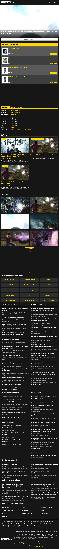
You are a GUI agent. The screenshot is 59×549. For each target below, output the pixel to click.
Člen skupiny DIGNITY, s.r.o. (41, 543)
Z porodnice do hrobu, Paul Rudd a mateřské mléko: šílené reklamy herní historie (43, 368)
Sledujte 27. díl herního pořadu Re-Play (44, 155)
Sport (16, 521)
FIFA (29, 295)
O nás (44, 541)
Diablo (49, 290)
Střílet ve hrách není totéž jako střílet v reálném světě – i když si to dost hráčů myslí (43, 374)
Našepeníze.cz (13, 526)
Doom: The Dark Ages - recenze (12, 444)
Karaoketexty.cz (16, 524)
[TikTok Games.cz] (40, 546)
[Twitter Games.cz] (32, 546)
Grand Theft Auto (29, 279)
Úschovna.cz (26, 524)
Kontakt (41, 541)
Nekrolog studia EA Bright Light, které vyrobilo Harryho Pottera (15, 155)
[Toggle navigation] (57, 2)
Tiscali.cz (5, 521)
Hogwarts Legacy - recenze (10, 409)
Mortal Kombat (10, 300)
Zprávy (11, 521)
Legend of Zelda (49, 300)
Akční (12, 127)
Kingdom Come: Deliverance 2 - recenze (15, 404)
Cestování (26, 521)
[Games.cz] (7, 2)
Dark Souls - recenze (8, 437)
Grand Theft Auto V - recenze (11, 425)
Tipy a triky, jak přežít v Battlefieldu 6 (14, 317)
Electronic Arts (15, 110)
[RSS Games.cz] (42, 546)
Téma (4, 139)
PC (12, 129)
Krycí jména (44, 513)
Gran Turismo (29, 300)
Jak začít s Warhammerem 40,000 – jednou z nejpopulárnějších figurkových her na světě (14, 486)
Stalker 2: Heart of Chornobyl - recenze (14, 412)
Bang (23, 507)
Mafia (48, 279)
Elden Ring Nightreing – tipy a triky (13, 377)
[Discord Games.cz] (37, 546)
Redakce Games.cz (40, 157)
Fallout (49, 285)
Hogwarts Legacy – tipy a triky (11, 384)
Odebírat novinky (29, 39)
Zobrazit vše (29, 248)
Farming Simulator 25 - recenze (12, 407)
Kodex (36, 541)
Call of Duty (29, 290)
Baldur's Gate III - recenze (10, 420)
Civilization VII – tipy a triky (10, 339)
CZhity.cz (5, 526)
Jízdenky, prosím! (27, 513)
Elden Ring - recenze (8, 415)
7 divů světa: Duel (7, 510)
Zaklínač (10, 285)
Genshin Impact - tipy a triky (11, 355)
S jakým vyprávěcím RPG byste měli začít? (15, 496)
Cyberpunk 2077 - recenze (10, 417)
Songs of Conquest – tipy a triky (12, 366)
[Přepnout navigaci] (52, 2)
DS (30, 129)
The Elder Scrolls (29, 285)
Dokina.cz (53, 524)
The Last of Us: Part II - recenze (12, 399)
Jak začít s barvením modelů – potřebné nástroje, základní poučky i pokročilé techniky (14, 492)
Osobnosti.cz (6, 524)
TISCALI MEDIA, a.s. (30, 543)
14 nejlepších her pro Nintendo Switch (43, 422)
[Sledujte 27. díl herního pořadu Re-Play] (44, 145)
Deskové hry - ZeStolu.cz (12, 503)
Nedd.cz (33, 524)
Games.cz (33, 521)
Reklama (16, 541)
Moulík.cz (40, 524)
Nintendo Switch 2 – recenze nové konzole (44, 464)
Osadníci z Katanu (46, 507)
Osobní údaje (31, 541)
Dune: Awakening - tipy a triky (11, 387)
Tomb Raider (10, 295)
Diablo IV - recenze (8, 422)
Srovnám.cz (22, 526)
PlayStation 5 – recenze (9, 464)
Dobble (43, 510)
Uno (3, 513)
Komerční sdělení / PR (37, 139)
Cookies (26, 541)
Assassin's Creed (10, 279)
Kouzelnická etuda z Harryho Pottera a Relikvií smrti (15, 182)
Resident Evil (49, 295)
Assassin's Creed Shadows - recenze (13, 402)
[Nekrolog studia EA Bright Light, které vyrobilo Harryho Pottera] (15, 145)
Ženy (20, 521)
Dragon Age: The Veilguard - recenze (14, 427)
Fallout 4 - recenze (8, 430)
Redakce (21, 541)
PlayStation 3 (19, 129)
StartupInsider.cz (32, 526)
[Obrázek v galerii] (15, 205)
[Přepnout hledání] (50, 2)
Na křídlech (5, 516)
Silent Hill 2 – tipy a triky (9, 389)
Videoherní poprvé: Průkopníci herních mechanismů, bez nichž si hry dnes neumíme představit (43, 310)
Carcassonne (6, 507)
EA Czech (13, 114)
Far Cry (10, 290)
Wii (14, 129)
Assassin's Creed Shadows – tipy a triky (14, 337)
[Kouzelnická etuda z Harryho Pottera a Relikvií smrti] (15, 172)
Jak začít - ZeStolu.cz (11, 480)
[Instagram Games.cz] (34, 546)
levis (6, 158)
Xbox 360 (26, 129)
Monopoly (25, 510)
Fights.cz (46, 524)
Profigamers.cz (41, 521)
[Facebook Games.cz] (29, 546)
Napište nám (23, 542)
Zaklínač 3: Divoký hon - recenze (12, 396)
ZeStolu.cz (50, 521)
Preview (5, 166)
